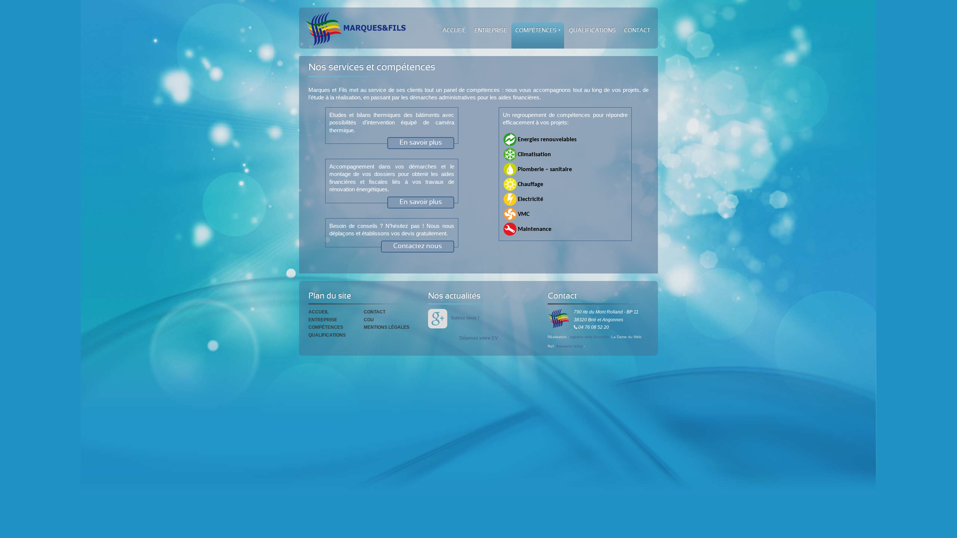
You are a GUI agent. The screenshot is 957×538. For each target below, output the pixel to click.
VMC (523, 214)
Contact (374, 312)
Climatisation (534, 155)
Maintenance (534, 229)
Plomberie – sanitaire (545, 170)
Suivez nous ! (465, 318)
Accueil (318, 312)
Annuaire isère (569, 346)
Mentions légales (386, 327)
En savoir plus (421, 143)
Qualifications (327, 335)
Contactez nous (417, 246)
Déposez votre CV (478, 338)
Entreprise (322, 319)
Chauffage (530, 185)
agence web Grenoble (590, 337)
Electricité (530, 199)
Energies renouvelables (547, 140)
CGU (369, 319)
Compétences (325, 327)
